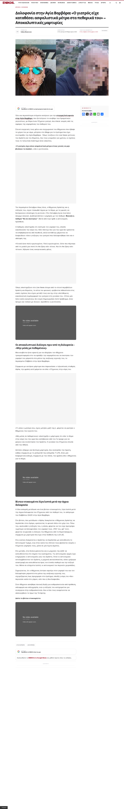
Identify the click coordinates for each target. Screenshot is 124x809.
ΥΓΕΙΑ (97, 2)
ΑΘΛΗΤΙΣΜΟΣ (72, 2)
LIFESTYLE (82, 2)
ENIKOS (9, 3)
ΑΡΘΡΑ (103, 2)
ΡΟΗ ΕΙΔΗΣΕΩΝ (23, 2)
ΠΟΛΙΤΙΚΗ (34, 2)
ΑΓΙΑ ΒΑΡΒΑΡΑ (21, 645)
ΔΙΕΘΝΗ (53, 2)
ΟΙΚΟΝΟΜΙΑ (44, 2)
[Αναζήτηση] (116, 2)
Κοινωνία (25, 7)
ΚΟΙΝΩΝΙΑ (61, 2)
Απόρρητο (4, 807)
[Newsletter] (119, 2)
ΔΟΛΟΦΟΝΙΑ (31, 645)
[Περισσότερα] (110, 3)
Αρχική (17, 7)
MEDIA (90, 2)
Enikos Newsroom (26, 32)
